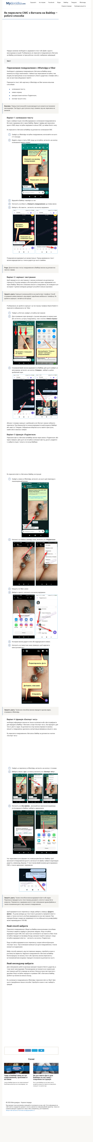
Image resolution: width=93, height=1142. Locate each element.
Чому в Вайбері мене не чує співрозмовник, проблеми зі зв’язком (15, 1077)
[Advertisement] (33, 34)
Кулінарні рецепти (80, 6)
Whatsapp (83, 2)
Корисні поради (66, 6)
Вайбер (66, 2)
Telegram (74, 2)
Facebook (51, 2)
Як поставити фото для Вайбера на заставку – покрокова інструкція (43, 1077)
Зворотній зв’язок (11, 1110)
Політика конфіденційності (26, 1110)
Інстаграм (42, 2)
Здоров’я (33, 2)
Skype (59, 2)
